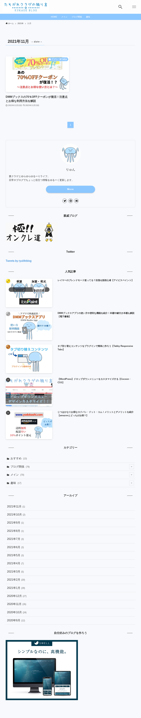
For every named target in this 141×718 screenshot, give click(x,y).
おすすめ (18, 458)
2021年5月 (15, 555)
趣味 (15, 482)
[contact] (76, 201)
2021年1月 (16, 587)
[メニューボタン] (134, 7)
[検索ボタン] (120, 7)
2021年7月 (15, 538)
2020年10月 (16, 612)
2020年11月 (16, 604)
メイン (17, 474)
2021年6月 (15, 547)
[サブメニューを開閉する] (131, 466)
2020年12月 (16, 595)
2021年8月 (15, 530)
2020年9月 (16, 620)
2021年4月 (15, 563)
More (70, 189)
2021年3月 (15, 571)
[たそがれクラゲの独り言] (26, 7)
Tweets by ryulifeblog (18, 260)
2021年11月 (16, 506)
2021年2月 (16, 579)
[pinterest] (70, 201)
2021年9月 (15, 522)
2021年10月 (16, 514)
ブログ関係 (20, 466)
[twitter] (64, 201)
